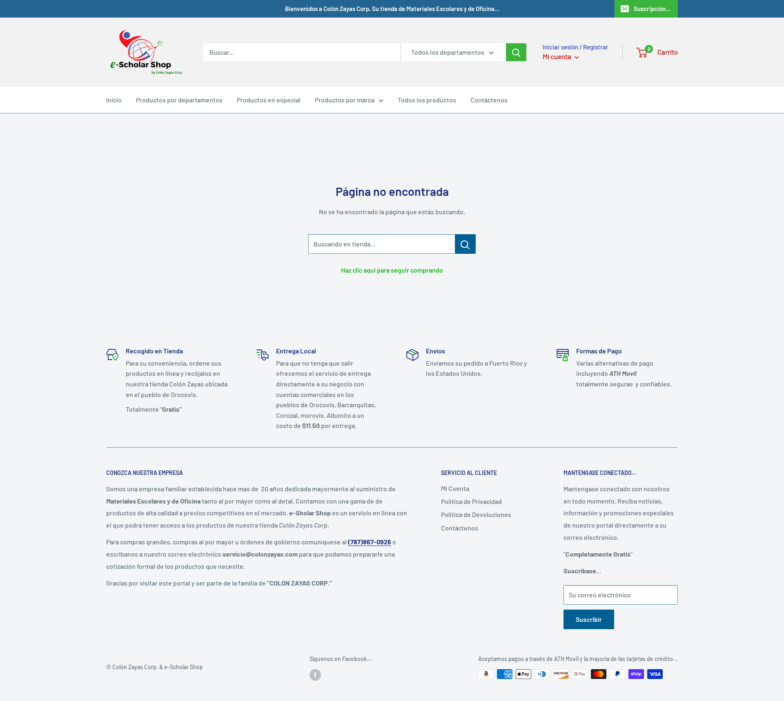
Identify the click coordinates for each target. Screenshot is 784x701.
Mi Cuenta (455, 488)
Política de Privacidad (471, 501)
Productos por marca (344, 100)
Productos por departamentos (179, 100)
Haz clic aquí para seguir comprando (392, 270)
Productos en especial (269, 100)
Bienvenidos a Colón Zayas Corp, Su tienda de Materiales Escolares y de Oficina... (392, 8)
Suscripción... (652, 8)
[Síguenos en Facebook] (315, 675)
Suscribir (589, 619)
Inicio (114, 100)
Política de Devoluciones (476, 514)
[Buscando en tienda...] (465, 244)
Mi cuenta (557, 56)
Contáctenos (489, 100)
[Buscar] (516, 52)
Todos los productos (427, 100)
